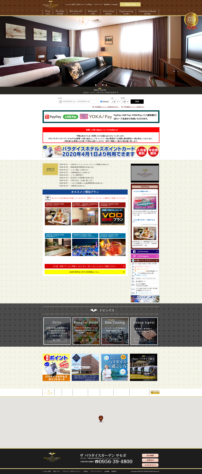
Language (114, 4)
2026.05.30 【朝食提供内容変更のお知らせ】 (76, 167)
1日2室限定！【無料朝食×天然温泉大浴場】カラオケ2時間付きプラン (85, 204)
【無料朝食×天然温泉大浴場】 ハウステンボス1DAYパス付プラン (85, 235)
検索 (137, 101)
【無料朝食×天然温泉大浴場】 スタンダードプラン (57, 204)
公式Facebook (142, 251)
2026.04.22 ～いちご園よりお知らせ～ (74, 170)
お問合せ (89, 4)
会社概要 (107, 471)
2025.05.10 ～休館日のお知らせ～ (72, 186)
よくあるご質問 (70, 4)
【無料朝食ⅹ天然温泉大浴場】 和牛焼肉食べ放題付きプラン (112, 235)
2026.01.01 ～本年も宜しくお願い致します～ (76, 180)
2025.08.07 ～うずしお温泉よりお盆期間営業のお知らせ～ (81, 183)
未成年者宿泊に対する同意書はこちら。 (85, 272)
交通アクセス (81, 4)
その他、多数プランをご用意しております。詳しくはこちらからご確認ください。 (85, 266)
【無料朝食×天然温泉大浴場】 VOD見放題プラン (112, 204)
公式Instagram (143, 256)
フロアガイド (98, 4)
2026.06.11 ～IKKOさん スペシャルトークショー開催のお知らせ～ (84, 164)
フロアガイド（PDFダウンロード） (71, 471)
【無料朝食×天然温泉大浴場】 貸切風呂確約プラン (57, 235)
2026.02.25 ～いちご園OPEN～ (71, 175)
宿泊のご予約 (130, 4)
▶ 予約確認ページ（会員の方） (133, 107)
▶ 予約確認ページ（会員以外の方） (105, 107)
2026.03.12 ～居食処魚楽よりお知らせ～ (75, 172)
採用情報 (107, 4)
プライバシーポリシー (96, 471)
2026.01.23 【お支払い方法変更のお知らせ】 (76, 178)
